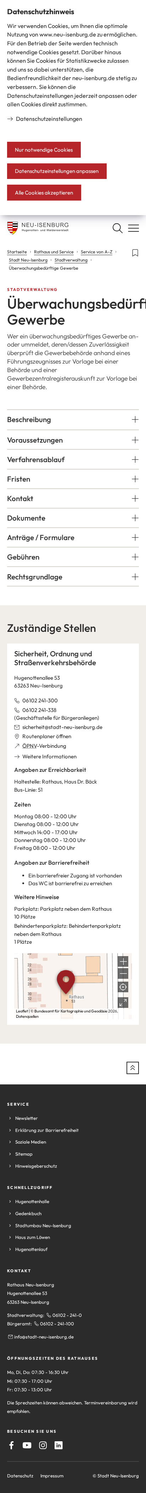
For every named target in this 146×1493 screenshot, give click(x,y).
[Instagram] (43, 1445)
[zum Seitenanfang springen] (133, 1068)
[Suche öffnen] (117, 228)
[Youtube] (27, 1445)
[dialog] (73, 107)
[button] (73, 419)
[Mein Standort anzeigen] (123, 987)
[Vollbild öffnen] (123, 1002)
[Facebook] (11, 1445)
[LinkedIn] (58, 1445)
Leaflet (22, 1011)
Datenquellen (27, 1016)
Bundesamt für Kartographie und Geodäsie (70, 1011)
